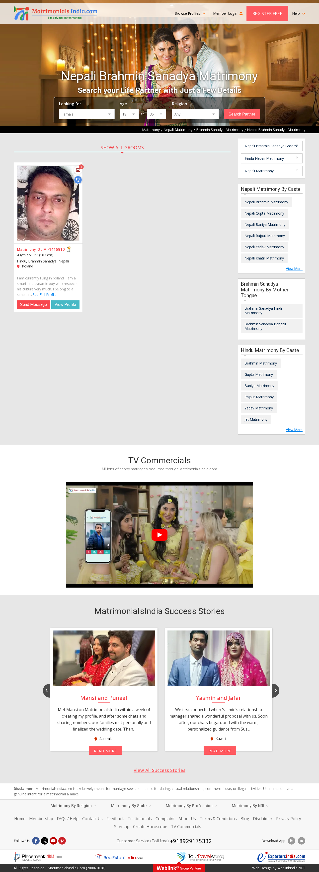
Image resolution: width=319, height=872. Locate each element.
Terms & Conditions (218, 818)
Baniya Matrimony (259, 385)
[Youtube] (53, 841)
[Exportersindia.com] (281, 857)
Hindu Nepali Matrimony (264, 158)
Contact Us (92, 818)
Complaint (165, 818)
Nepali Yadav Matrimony (264, 247)
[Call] (78, 180)
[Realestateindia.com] (119, 857)
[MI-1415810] (48, 203)
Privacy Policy (288, 818)
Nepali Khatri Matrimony (264, 258)
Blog (244, 818)
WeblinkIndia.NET (291, 868)
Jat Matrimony (255, 419)
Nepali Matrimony (259, 170)
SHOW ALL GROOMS (122, 147)
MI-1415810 (54, 249)
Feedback (115, 818)
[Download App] (291, 841)
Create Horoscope (150, 826)
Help (296, 13)
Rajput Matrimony (259, 396)
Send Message (33, 304)
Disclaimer (262, 818)
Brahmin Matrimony (260, 363)
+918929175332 (191, 841)
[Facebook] (36, 841)
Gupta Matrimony (258, 374)
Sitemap (121, 826)
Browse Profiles (187, 13)
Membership (41, 818)
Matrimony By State (129, 805)
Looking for (70, 104)
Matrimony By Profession (190, 805)
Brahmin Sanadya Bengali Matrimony (265, 326)
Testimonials (140, 818)
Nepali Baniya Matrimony (264, 224)
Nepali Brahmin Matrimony (266, 202)
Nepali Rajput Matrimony (264, 235)
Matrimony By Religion (72, 805)
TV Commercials (186, 826)
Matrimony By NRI (248, 805)
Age (123, 104)
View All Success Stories (159, 770)
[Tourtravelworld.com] (200, 857)
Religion (179, 104)
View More (294, 269)
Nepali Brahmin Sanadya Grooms (272, 145)
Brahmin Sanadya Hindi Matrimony (263, 310)
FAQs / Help (68, 818)
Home (19, 818)
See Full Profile (45, 294)
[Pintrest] (62, 841)
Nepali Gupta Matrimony (264, 213)
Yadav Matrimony (258, 408)
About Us (187, 818)
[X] (44, 841)
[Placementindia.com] (38, 857)
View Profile (65, 304)
